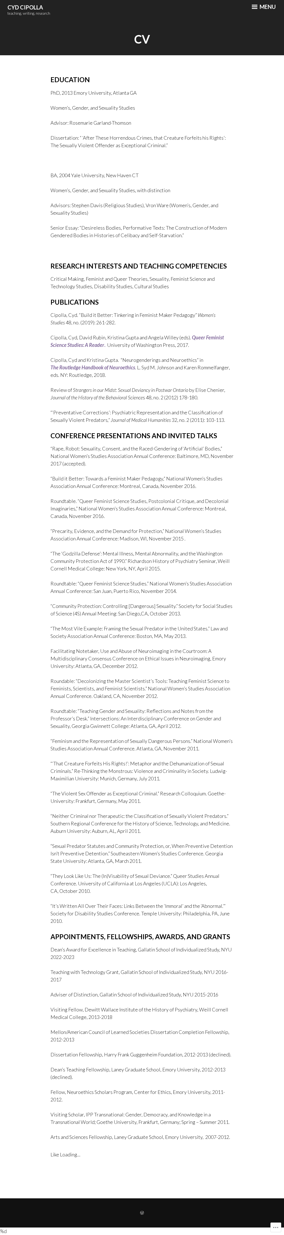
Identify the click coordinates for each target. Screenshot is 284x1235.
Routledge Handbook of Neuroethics (97, 367)
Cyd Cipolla (25, 7)
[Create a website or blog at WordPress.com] (142, 1213)
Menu (267, 6)
